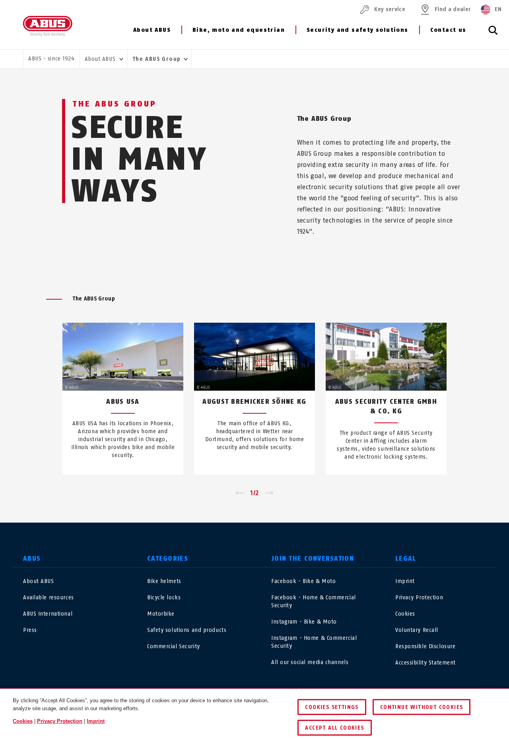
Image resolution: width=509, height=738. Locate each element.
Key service (389, 9)
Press (30, 630)
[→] (269, 493)
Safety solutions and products (186, 630)
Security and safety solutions (357, 30)
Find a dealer (453, 9)
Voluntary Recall (416, 630)
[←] (239, 493)
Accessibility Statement (425, 662)
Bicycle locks (164, 597)
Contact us (448, 30)
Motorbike (161, 613)
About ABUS (152, 30)
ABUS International (47, 613)
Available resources (48, 597)
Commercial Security (173, 646)
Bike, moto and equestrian (238, 30)
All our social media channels (309, 662)
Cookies (405, 613)
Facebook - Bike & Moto (303, 581)
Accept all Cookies (334, 727)
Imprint (405, 581)
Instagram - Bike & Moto (304, 621)
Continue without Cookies (421, 707)
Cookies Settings (331, 707)
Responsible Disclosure (425, 646)
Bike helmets (164, 581)
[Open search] (493, 34)
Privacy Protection (419, 597)
